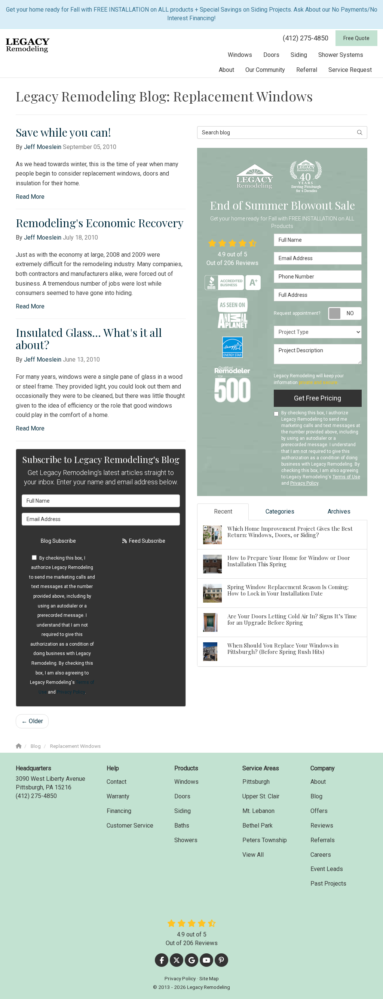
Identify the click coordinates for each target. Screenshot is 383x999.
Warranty (118, 796)
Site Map (209, 978)
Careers (320, 854)
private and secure (318, 382)
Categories (280, 511)
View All (253, 854)
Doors (182, 796)
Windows (186, 781)
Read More (30, 196)
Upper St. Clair (260, 796)
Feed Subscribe (146, 541)
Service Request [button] (350, 69)
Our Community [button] (265, 69)
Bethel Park (257, 825)
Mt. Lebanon (258, 810)
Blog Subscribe (58, 541)
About (318, 781)
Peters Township (264, 840)
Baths (181, 825)
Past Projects (328, 883)
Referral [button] (306, 69)
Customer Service (130, 825)
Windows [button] (240, 54)
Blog (316, 796)
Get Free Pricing (317, 398)
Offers (319, 810)
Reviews (321, 825)
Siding (182, 810)
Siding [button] (299, 54)
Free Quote (356, 38)
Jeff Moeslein (42, 146)
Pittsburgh (256, 781)
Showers (185, 840)
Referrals (322, 840)
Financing (119, 810)
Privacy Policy (71, 692)
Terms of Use (346, 476)
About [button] (226, 69)
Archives (339, 511)
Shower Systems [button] (340, 54)
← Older (32, 721)
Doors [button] (271, 54)
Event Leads (326, 868)
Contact (116, 781)
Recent (223, 511)
